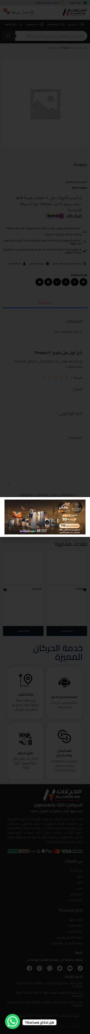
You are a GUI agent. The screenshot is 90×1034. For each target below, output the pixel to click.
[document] (45, 517)
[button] (7, 504)
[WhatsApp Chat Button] (12, 1021)
